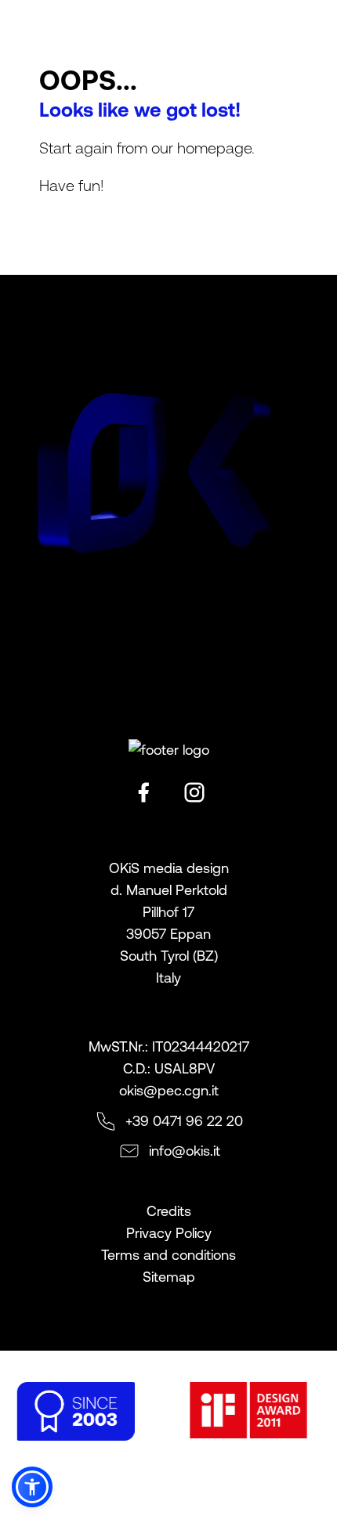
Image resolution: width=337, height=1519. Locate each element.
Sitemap (169, 1276)
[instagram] (194, 792)
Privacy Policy (169, 1233)
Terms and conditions (168, 1255)
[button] (32, 1486)
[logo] (33, 23)
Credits (169, 1211)
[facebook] (143, 792)
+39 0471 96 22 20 (184, 1121)
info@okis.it (184, 1150)
